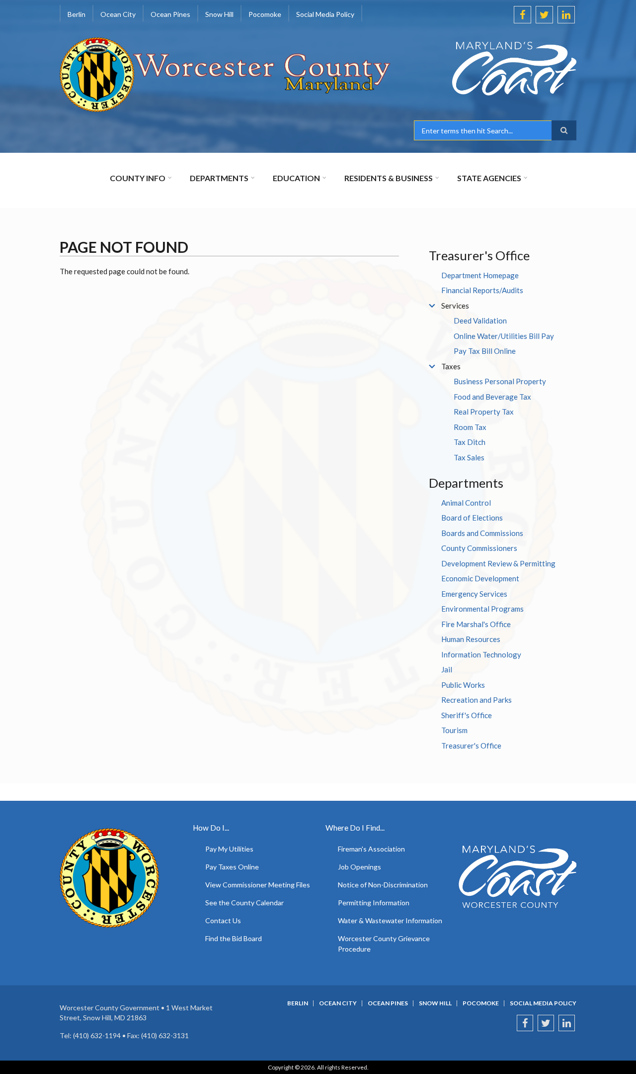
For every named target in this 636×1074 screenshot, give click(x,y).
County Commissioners (479, 547)
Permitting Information (373, 902)
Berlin (297, 1003)
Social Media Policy (543, 1003)
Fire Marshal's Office (476, 624)
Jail (446, 669)
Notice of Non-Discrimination (383, 884)
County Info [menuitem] (137, 178)
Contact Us (223, 920)
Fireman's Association (371, 849)
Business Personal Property (500, 381)
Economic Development (480, 578)
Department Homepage (480, 275)
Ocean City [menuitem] (118, 14)
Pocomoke (481, 1003)
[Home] (226, 73)
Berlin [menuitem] (76, 14)
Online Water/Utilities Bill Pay (504, 335)
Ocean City (338, 1003)
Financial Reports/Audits (482, 290)
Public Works (463, 684)
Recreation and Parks (476, 699)
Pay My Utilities (229, 849)
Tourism (454, 730)
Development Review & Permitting (498, 563)
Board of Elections (472, 517)
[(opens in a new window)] (495, 69)
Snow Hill (435, 1003)
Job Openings (359, 866)
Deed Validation (480, 320)
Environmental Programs (482, 608)
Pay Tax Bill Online (485, 350)
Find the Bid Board (233, 938)
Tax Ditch (469, 441)
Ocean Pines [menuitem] (170, 14)
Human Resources (470, 639)
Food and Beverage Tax (492, 396)
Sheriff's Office (466, 715)
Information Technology (481, 654)
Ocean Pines (388, 1003)
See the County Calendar (244, 902)
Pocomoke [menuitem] (264, 14)
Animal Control (466, 502)
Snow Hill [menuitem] (219, 14)
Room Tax (470, 427)
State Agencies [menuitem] (489, 178)
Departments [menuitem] (219, 178)
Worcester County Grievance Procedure (384, 943)
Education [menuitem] (296, 178)
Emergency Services (474, 593)
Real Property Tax (484, 411)
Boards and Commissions (482, 533)
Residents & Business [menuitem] (388, 178)
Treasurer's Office (471, 745)
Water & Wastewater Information (390, 920)
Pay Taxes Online (232, 866)
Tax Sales (469, 457)
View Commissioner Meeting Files (257, 884)
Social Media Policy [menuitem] (325, 14)
